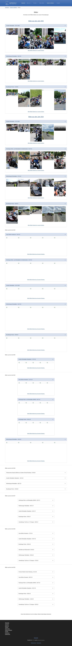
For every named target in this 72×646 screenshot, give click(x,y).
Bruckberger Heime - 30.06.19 (25, 419)
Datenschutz (33, 642)
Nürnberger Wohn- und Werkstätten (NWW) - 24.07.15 (29, 582)
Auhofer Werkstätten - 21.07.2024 (13, 121)
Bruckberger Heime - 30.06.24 (12, 203)
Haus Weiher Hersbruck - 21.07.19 (25, 379)
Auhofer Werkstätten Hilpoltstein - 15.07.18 (14, 478)
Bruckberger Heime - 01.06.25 (12, 86)
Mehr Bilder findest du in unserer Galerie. (36, 50)
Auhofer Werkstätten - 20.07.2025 (13, 25)
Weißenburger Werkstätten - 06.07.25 (13, 56)
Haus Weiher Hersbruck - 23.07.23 (13, 234)
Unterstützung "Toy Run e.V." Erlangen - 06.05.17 (28, 522)
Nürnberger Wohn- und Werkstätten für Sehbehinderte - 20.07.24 (19, 148)
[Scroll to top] (69, 643)
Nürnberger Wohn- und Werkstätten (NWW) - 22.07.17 (29, 500)
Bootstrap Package (40, 640)
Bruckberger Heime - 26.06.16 (25, 544)
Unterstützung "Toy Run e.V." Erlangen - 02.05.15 (28, 604)
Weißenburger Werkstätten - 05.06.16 (26, 555)
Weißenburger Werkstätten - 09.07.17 (26, 505)
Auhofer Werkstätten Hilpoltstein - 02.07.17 (27, 511)
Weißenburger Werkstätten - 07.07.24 (13, 176)
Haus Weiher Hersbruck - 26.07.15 (25, 577)
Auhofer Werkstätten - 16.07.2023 (13, 285)
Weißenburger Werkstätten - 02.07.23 (13, 304)
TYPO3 (33, 640)
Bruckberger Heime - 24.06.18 (12, 488)
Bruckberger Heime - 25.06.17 (25, 516)
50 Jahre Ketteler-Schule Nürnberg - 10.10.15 (28, 571)
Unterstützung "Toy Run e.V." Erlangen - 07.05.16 (28, 560)
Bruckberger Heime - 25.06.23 (12, 334)
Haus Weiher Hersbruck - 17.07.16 (25, 533)
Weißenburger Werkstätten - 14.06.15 (26, 599)
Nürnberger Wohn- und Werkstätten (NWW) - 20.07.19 (29, 399)
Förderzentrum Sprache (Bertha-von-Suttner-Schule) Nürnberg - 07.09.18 (20, 472)
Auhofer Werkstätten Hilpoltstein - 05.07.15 (27, 588)
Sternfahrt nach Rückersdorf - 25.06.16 (26, 549)
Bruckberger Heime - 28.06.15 (25, 593)
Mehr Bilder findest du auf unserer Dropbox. (36, 254)
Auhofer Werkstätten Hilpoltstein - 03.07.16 (27, 538)
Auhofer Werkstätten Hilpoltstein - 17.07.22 (27, 359)
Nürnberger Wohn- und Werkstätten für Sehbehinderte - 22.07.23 (19, 259)
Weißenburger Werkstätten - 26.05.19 (13, 439)
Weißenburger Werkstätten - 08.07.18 (13, 483)
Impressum (39, 642)
